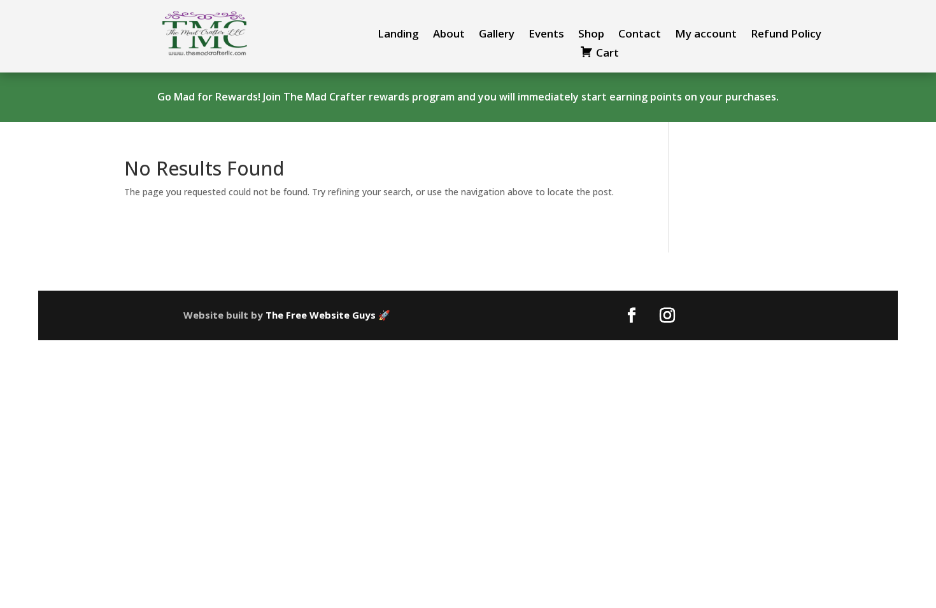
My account (706, 35)
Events (546, 35)
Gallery (496, 35)
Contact (639, 35)
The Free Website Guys (321, 314)
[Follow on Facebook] (631, 315)
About (449, 35)
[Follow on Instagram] (667, 315)
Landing (398, 35)
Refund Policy (786, 35)
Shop (591, 35)
